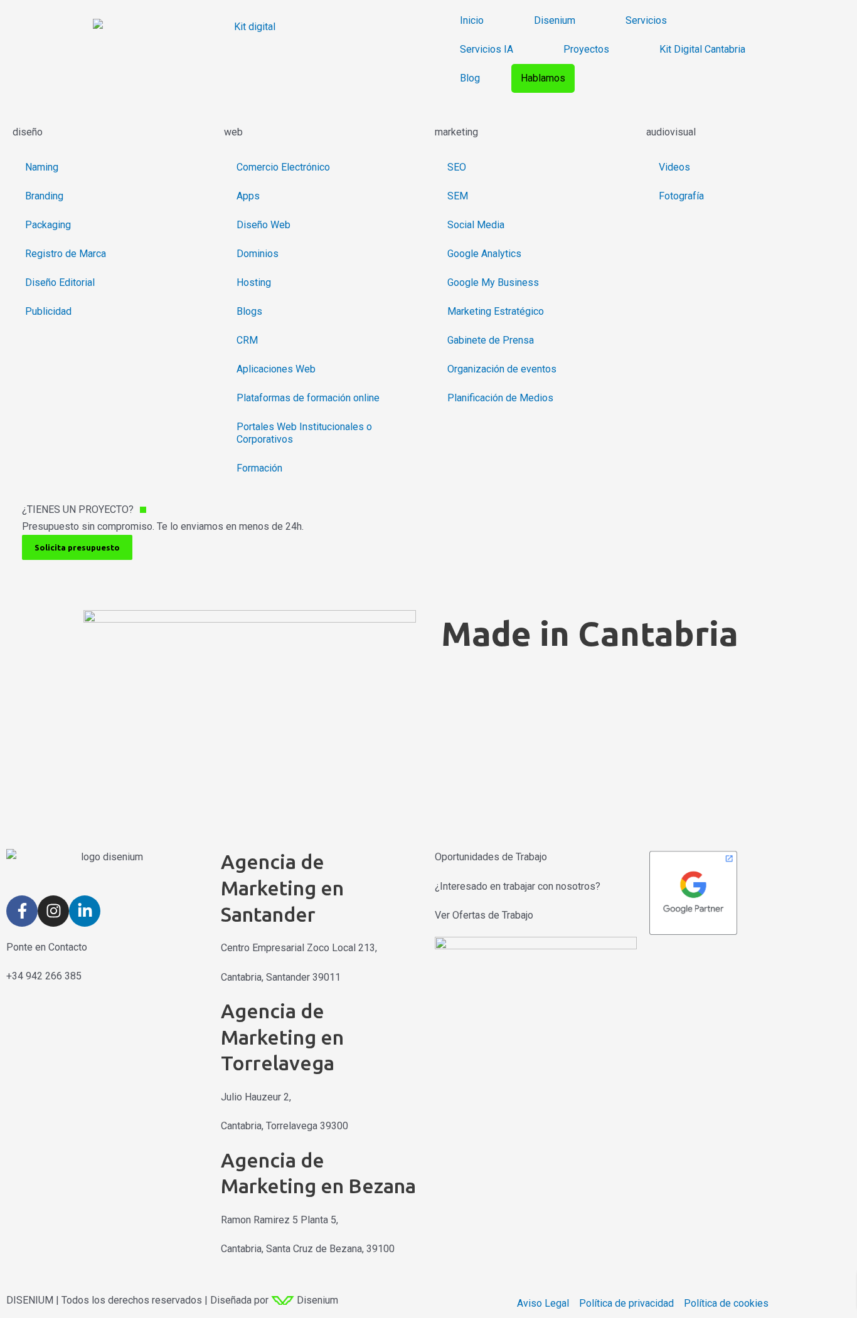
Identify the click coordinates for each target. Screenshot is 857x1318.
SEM (457, 196)
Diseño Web (263, 225)
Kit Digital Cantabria (702, 49)
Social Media (475, 225)
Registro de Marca (65, 254)
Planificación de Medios (500, 398)
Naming (41, 167)
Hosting (254, 282)
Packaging (48, 225)
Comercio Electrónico (283, 167)
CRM (247, 340)
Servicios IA (486, 49)
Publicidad (48, 311)
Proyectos (586, 49)
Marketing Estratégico (495, 311)
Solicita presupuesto (77, 547)
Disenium (554, 20)
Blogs (249, 311)
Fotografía (681, 196)
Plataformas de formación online (308, 398)
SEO (456, 167)
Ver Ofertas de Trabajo (484, 915)
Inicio (472, 20)
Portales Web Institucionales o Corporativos (304, 433)
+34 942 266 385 (44, 976)
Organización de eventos (501, 369)
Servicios (646, 20)
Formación (259, 468)
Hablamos (543, 78)
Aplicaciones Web (276, 369)
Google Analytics (484, 254)
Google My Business (493, 282)
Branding (44, 196)
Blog (470, 78)
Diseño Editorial (60, 282)
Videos (674, 167)
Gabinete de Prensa (490, 340)
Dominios (258, 254)
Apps (248, 196)
